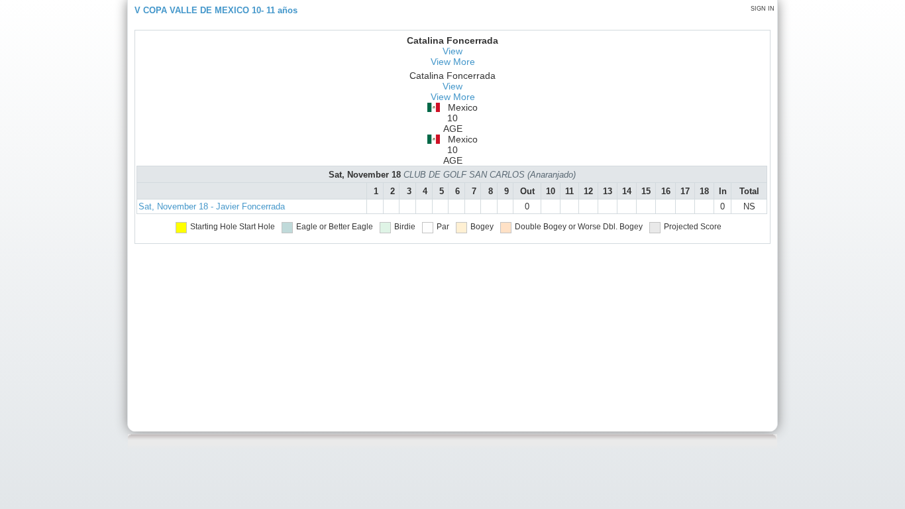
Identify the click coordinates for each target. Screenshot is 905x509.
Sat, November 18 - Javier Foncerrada (211, 206)
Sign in (762, 8)
